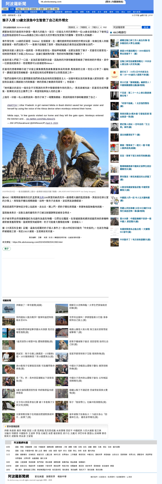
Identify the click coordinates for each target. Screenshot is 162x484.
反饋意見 (102, 477)
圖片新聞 (116, 447)
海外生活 (57, 454)
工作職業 (73, 454)
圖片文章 (43, 458)
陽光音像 (99, 470)
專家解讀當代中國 (44, 470)
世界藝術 (18, 458)
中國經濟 (49, 12)
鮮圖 (112, 466)
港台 (123, 12)
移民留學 (57, 466)
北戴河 (73, 433)
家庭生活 (40, 454)
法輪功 (7, 433)
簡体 (108, 2)
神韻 (24, 430)
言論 (22, 451)
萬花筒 (81, 466)
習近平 (69, 430)
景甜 (29, 430)
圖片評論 (91, 451)
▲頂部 (129, 477)
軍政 (26, 12)
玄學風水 (65, 454)
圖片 (136, 12)
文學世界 (27, 458)
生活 (26, 9)
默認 (105, 27)
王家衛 (29, 436)
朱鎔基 (12, 430)
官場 (94, 12)
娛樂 (42, 9)
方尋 (40, 237)
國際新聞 (58, 12)
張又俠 (98, 430)
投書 (70, 451)
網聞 (82, 12)
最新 (18, 12)
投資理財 (123, 454)
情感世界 (32, 466)
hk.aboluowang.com (51, 2)
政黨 (55, 451)
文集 (50, 451)
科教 (88, 12)
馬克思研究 (56, 470)
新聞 (12, 9)
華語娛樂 (32, 462)
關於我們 (94, 477)
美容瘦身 (107, 454)
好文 (65, 451)
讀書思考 (140, 454)
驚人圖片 (18, 470)
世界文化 (132, 454)
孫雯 (50, 433)
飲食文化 (23, 466)
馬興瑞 (40, 430)
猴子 (7, 249)
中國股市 (23, 433)
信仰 (129, 12)
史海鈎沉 (32, 454)
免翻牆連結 (117, 2)
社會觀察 (40, 466)
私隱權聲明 (120, 477)
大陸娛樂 (23, 462)
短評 (60, 451)
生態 (117, 12)
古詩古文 (115, 454)
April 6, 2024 (52, 123)
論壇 (48, 9)
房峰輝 (98, 433)
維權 (105, 12)
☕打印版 (135, 15)
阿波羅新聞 (16, 4)
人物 (76, 12)
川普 (34, 430)
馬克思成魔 (50, 430)
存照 (80, 451)
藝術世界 (98, 454)
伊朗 (6, 430)
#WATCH (12, 105)
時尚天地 (65, 466)
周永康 (22, 436)
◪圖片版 (143, 15)
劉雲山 (90, 433)
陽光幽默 (74, 470)
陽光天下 (82, 470)
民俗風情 (105, 466)
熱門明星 (40, 462)
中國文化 (90, 454)
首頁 (5, 9)
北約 (41, 197)
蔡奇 (104, 433)
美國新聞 (33, 12)
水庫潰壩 (60, 430)
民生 (99, 12)
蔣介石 (66, 433)
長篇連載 (35, 458)
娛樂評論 (65, 462)
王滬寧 (31, 433)
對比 (75, 451)
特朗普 (15, 433)
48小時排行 (119, 32)
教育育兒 (82, 454)
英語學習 (149, 454)
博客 (56, 9)
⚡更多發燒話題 (11, 426)
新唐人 (51, 237)
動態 (45, 451)
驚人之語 (38, 451)
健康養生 (23, 454)
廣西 (19, 430)
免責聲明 (111, 477)
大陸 (41, 12)
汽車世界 (48, 466)
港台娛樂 (48, 462)
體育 (111, 12)
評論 (19, 9)
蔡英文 (7, 436)
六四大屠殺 (88, 430)
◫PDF (150, 15)
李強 (38, 433)
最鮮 (17, 466)
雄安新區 (57, 433)
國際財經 (68, 12)
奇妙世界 (88, 466)
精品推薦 (73, 462)
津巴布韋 (82, 433)
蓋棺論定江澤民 (30, 470)
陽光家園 (90, 470)
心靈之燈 (48, 454)
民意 (84, 451)
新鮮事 (34, 9)
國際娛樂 (57, 462)
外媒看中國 (29, 451)
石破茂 (44, 433)
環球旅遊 (97, 466)
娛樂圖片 (82, 462)
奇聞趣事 (73, 466)
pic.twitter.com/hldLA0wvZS (40, 119)
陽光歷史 (65, 470)
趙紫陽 (15, 436)
